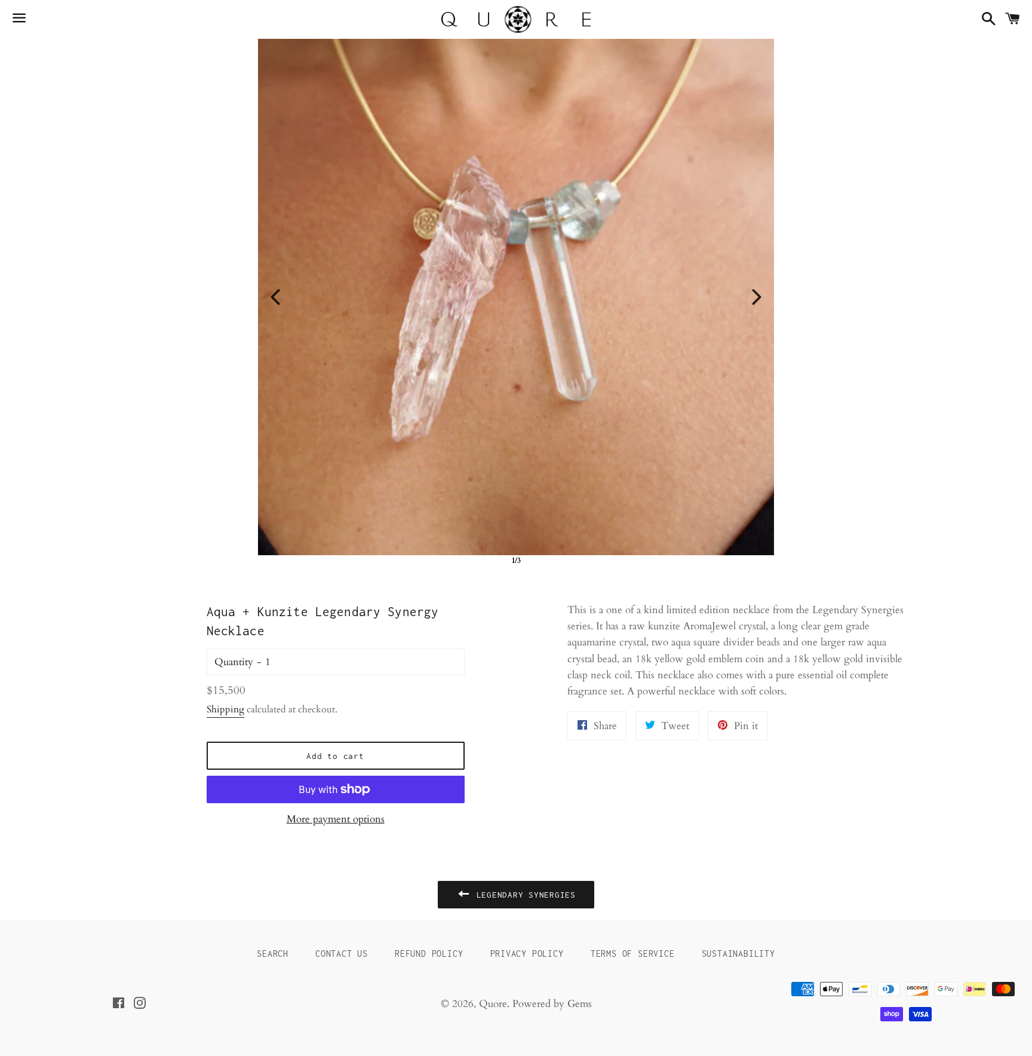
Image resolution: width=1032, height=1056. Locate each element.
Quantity (233, 662)
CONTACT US (341, 953)
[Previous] (275, 297)
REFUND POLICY (429, 953)
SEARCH (272, 953)
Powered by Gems (552, 1004)
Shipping (225, 709)
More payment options (336, 819)
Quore (493, 1004)
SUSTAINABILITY (738, 953)
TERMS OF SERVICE (633, 953)
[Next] (756, 297)
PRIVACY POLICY (527, 953)
